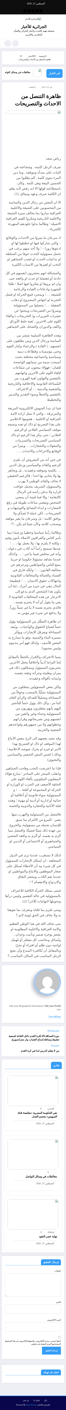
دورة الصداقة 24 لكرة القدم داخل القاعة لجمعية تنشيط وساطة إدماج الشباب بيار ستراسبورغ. (34, 1038)
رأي (45, 1400)
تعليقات (57, 1271)
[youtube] (24, 10)
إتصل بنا (37, 1400)
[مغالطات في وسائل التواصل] (33, 1154)
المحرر (50, 1108)
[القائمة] (60, 43)
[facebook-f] (41, 10)
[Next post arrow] (8, 1050)
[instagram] (28, 10)
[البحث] (15, 43)
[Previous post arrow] (8, 1036)
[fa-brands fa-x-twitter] (37, 10)
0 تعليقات (32, 87)
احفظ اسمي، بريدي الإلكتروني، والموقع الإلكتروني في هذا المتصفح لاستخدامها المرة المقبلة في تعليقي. (33, 1342)
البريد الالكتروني (54, 1320)
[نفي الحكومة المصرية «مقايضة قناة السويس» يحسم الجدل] (33, 1090)
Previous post (53, 1031)
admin (51, 1232)
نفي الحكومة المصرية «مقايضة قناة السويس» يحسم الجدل (37, 1114)
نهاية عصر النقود (48, 1236)
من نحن (26, 1400)
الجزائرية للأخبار (34, 27)
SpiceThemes (31, 1405)
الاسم (58, 1302)
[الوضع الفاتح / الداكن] (7, 43)
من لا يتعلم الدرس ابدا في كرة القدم (40, 1050)
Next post (55, 1046)
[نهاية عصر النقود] (33, 1214)
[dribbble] (33, 10)
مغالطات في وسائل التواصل (20, 72)
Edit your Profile (53, 1006)
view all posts (55, 1016)
